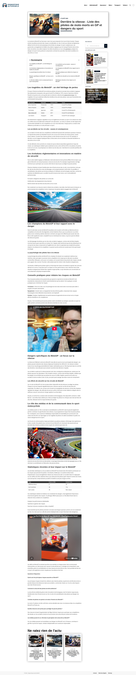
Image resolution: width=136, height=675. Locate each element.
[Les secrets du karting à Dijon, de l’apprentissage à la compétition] (72, 641)
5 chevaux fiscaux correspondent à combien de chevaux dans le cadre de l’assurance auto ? (100, 77)
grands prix (68, 49)
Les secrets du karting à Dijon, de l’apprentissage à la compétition (73, 653)
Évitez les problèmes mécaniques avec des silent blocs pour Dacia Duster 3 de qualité (54, 653)
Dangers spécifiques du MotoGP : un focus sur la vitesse (41, 76)
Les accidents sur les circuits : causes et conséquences (65, 65)
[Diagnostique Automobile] (10, 5)
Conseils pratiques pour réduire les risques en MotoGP (67, 73)
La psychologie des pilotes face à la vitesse (40, 72)
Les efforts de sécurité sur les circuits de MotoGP (68, 76)
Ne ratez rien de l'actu (44, 630)
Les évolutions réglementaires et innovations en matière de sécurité (41, 69)
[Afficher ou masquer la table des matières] (61, 60)
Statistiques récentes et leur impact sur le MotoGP (66, 80)
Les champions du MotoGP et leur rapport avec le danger (68, 69)
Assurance (97, 71)
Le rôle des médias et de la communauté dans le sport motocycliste (41, 80)
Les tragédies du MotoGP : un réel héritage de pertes (40, 64)
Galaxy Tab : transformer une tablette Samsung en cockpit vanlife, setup (96, 94)
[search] (130, 5)
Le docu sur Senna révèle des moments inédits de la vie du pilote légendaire (100, 60)
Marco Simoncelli (32, 113)
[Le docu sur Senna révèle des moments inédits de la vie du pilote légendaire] (89, 59)
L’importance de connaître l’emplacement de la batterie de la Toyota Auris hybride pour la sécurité (36, 654)
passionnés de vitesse (69, 95)
